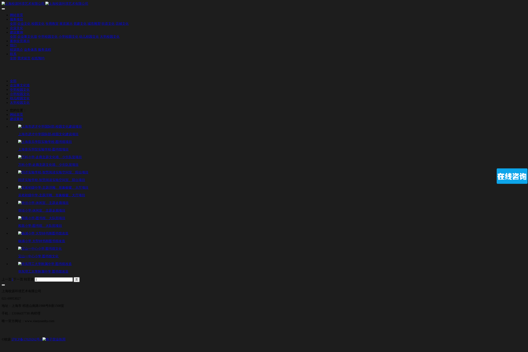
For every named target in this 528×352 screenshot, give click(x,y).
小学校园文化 (20, 94)
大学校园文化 (20, 102)
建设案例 (16, 119)
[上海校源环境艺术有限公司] (264, 4)
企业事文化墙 (20, 85)
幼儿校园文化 (20, 98)
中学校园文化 (20, 89)
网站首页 (16, 15)
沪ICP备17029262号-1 (27, 339)
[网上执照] (54, 339)
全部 (13, 23)
